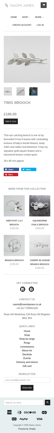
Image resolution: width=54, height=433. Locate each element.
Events (27, 358)
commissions (27, 346)
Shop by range (27, 339)
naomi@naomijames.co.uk (27, 304)
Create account (22, 25)
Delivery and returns (27, 362)
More (38, 17)
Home (14, 17)
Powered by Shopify (27, 429)
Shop (25, 17)
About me (27, 350)
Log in (40, 25)
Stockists (27, 354)
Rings (27, 342)
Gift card (27, 366)
